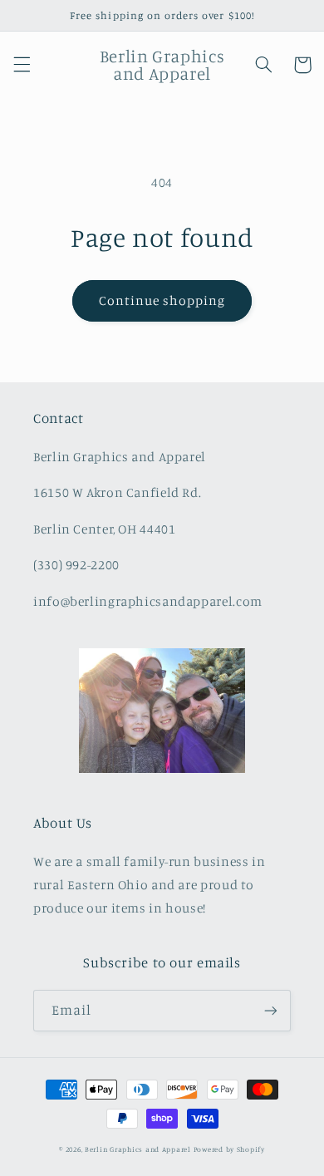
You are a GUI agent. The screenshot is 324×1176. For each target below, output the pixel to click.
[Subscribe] (271, 1010)
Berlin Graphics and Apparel (138, 1149)
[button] (21, 65)
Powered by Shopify (229, 1149)
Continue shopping (162, 300)
